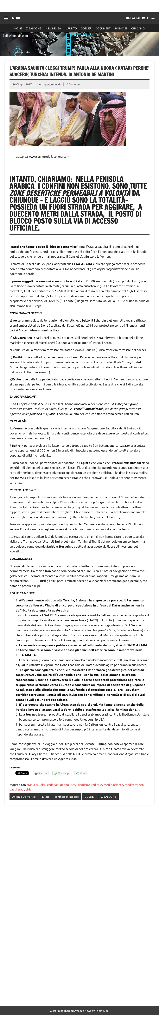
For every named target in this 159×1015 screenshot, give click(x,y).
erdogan (53, 784)
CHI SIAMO (138, 28)
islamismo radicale (89, 784)
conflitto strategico (67, 796)
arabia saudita (36, 784)
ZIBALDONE (33, 28)
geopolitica (67, 784)
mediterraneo (134, 784)
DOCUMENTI (103, 28)
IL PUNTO (71, 28)
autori (45, 796)
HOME (18, 28)
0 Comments (74, 84)
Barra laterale (137, 18)
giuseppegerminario (49, 84)
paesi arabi (17, 789)
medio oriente (113, 784)
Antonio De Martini (24, 796)
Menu (16, 18)
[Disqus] (79, 858)
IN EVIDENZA (53, 28)
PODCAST (121, 28)
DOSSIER (86, 28)
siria (28, 789)
